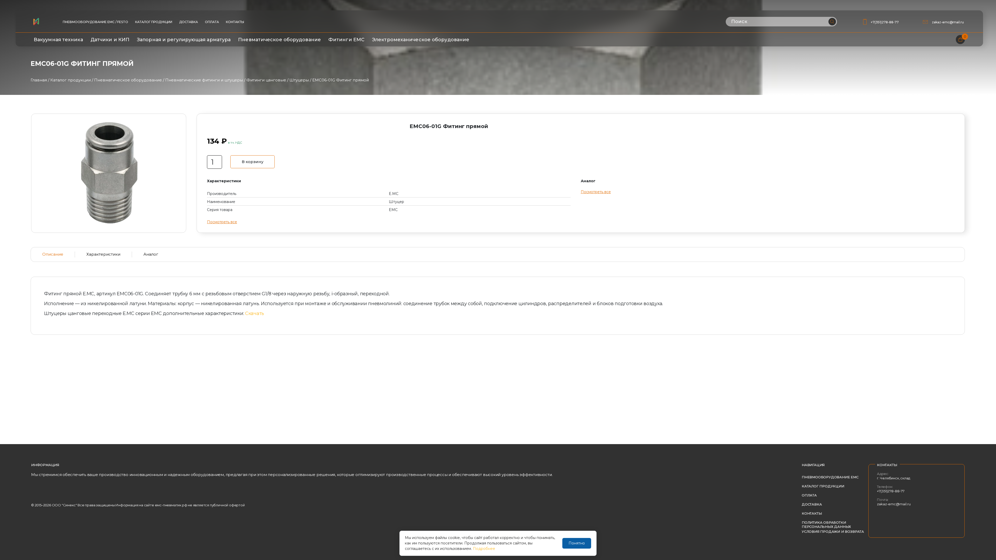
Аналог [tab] (150, 254)
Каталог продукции (153, 22)
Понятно (577, 543)
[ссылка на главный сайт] (36, 21)
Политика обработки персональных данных (826, 524)
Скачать (254, 313)
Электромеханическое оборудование (420, 40)
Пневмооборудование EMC (830, 477)
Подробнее (484, 548)
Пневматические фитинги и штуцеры (204, 80)
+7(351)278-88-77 (885, 22)
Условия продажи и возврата (833, 531)
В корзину (253, 161)
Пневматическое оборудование (279, 40)
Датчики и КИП (110, 40)
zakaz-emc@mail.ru (948, 22)
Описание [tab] (52, 254)
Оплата (212, 22)
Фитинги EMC (346, 40)
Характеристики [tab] (103, 254)
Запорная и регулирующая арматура (184, 40)
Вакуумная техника (58, 40)
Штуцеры (299, 80)
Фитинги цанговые (266, 80)
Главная (39, 80)
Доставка (188, 22)
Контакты (235, 22)
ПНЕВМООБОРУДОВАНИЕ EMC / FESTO (95, 22)
